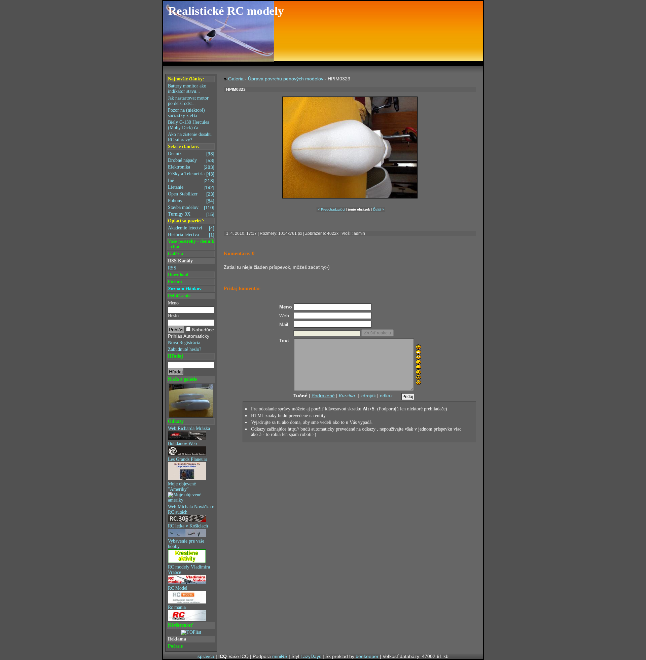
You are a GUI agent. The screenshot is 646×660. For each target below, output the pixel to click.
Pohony (191, 201)
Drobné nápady (191, 160)
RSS (172, 267)
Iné (191, 180)
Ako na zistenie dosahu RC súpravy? (190, 137)
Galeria (236, 78)
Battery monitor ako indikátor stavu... (187, 88)
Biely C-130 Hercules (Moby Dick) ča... (188, 125)
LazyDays (310, 656)
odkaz (386, 395)
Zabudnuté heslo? (184, 349)
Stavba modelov (191, 207)
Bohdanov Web (182, 443)
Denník (191, 153)
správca (206, 656)
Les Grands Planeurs (187, 459)
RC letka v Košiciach (188, 525)
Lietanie (191, 187)
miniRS (279, 656)
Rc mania (177, 607)
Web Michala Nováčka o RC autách (191, 509)
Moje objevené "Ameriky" (182, 486)
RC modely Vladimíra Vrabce (189, 569)
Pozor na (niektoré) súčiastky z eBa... (186, 113)
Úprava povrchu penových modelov (285, 78)
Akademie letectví (191, 228)
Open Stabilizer (191, 194)
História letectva (191, 234)
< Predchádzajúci (331, 209)
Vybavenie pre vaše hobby (186, 544)
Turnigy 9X (191, 214)
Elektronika (191, 167)
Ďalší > (378, 209)
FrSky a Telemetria (191, 174)
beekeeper (367, 656)
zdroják (368, 395)
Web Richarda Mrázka (189, 428)
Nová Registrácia (184, 342)
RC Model (177, 588)
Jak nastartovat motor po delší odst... (188, 101)
